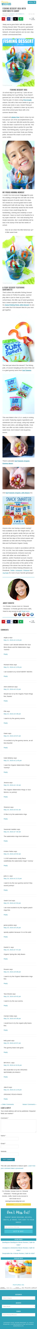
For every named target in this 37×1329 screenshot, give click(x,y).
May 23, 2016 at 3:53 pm (12, 903)
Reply (6, 654)
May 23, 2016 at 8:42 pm (12, 996)
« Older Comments (7, 1104)
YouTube (5, 573)
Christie (12, 13)
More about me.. (18, 1204)
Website (3, 1151)
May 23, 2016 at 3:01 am (12, 810)
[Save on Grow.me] (25, 19)
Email (3, 1143)
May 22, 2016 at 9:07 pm (12, 736)
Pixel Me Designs (27, 1324)
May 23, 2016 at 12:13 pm (13, 878)
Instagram (18, 570)
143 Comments (20, 13)
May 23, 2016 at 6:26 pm (12, 927)
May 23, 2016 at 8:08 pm (12, 972)
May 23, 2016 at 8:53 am (12, 854)
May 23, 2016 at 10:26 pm (13, 1065)
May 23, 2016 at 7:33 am (12, 832)
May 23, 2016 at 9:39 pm (12, 1018)
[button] (32, 2)
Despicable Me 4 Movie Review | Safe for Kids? (18, 1253)
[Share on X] (15, 19)
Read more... (26, 611)
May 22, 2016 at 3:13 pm (12, 689)
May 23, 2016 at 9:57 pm (12, 1043)
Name (3, 1136)
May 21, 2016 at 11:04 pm (13, 640)
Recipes (11, 15)
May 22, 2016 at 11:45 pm (13, 760)
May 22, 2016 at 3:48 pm (12, 714)
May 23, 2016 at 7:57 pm (12, 950)
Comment (5, 1118)
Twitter (12, 570)
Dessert (4, 15)
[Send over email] (20, 19)
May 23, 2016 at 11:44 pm (13, 1090)
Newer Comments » (29, 1104)
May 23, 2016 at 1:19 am (12, 785)
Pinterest (26, 570)
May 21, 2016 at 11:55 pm (13, 667)
